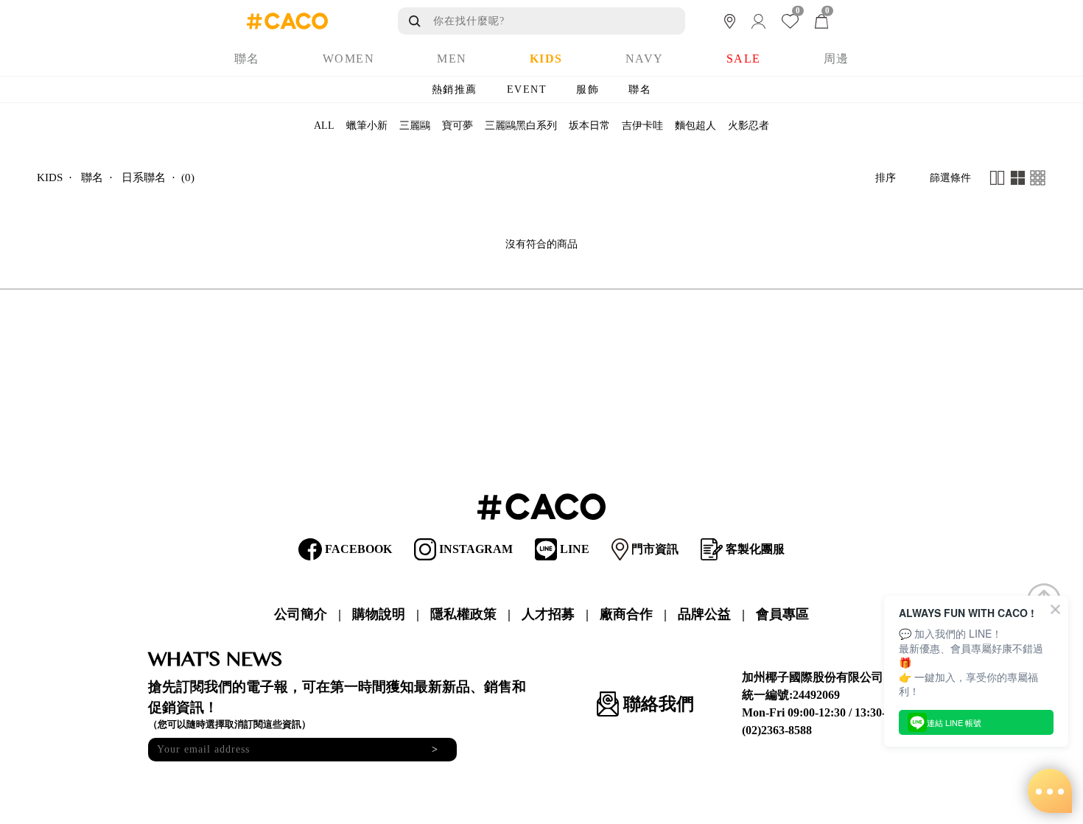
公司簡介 (300, 614)
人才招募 (548, 614)
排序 (885, 177)
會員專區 (782, 614)
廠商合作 (626, 614)
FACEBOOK (357, 549)
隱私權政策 (463, 614)
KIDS (50, 177)
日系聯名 (144, 177)
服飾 (587, 89)
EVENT (527, 89)
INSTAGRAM (474, 549)
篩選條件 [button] (950, 177)
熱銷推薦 (454, 89)
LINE (573, 549)
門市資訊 (653, 549)
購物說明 (378, 614)
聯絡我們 (656, 704)
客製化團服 (754, 549)
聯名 (639, 89)
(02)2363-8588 (777, 730)
